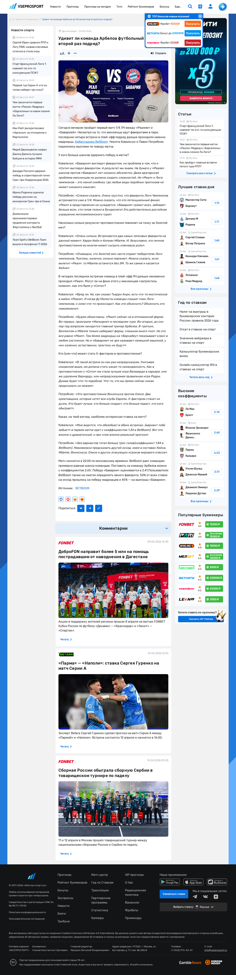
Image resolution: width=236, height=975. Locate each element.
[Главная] (10, 19)
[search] (190, 6)
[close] (200, 16)
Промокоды (133, 918)
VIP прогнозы (134, 875)
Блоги (62, 913)
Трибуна (64, 921)
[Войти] (210, 6)
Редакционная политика (135, 893)
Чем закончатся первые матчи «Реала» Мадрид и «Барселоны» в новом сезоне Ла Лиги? (201, 146)
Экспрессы (65, 898)
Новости (55, 6)
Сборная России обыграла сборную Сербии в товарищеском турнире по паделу (105, 773)
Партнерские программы (100, 900)
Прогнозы (73, 6)
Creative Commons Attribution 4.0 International (87, 933)
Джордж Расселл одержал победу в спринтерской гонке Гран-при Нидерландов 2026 (31, 176)
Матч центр (99, 875)
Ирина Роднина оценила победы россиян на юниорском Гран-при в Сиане (31, 197)
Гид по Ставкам (102, 882)
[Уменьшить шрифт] (75, 53)
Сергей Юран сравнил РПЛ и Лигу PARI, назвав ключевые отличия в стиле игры (30, 47)
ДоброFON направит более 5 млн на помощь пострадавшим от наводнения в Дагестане (103, 554)
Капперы (97, 918)
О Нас (129, 882)
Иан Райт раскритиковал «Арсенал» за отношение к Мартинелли (30, 133)
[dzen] (216, 896)
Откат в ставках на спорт (198, 329)
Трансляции (100, 890)
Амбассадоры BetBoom (91, 142)
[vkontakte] (205, 896)
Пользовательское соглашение (27, 918)
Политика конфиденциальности (27, 912)
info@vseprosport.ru (215, 950)
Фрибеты (131, 910)
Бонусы (164, 6)
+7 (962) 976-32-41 (181, 950)
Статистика (99, 910)
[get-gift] (200, 7)
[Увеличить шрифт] (69, 53)
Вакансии (132, 902)
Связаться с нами (174, 894)
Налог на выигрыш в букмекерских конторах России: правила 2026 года (199, 316)
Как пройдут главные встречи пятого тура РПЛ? (201, 162)
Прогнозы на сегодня (97, 6)
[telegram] (195, 896)
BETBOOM (82, 488)
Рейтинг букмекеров (141, 6)
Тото (119, 6)
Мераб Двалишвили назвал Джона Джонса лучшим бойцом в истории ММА (30, 154)
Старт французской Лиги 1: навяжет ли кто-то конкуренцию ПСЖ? (29, 68)
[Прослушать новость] (152, 53)
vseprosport (26, 7)
